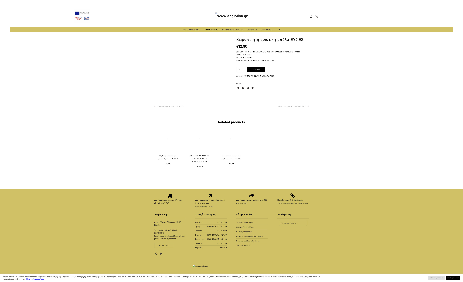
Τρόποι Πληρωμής (243, 245)
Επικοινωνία (163, 245)
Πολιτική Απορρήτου (35, 279)
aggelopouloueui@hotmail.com (172, 236)
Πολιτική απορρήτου (244, 232)
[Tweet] (238, 88)
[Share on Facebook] (243, 88)
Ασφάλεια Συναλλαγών (244, 222)
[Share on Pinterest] (248, 88)
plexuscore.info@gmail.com (165, 239)
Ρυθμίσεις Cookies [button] (436, 278)
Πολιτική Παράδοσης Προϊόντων (248, 241)
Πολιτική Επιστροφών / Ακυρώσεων (249, 236)
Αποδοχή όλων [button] (453, 278)
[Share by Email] (253, 88)
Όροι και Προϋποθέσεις (245, 227)
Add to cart (256, 70)
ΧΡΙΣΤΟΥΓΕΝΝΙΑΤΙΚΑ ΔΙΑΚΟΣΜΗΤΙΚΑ (259, 76)
